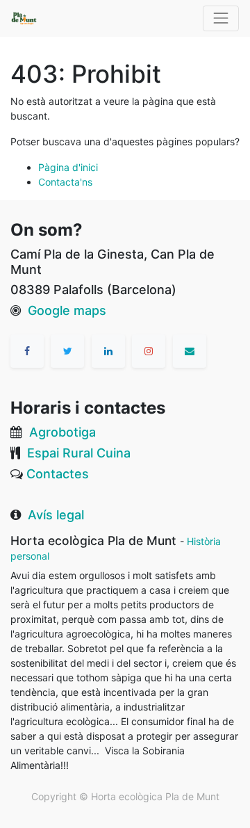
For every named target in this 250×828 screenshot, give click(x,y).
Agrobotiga (62, 432)
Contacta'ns (65, 182)
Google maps (67, 310)
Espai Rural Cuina (79, 453)
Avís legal (56, 515)
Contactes (57, 473)
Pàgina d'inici (68, 167)
